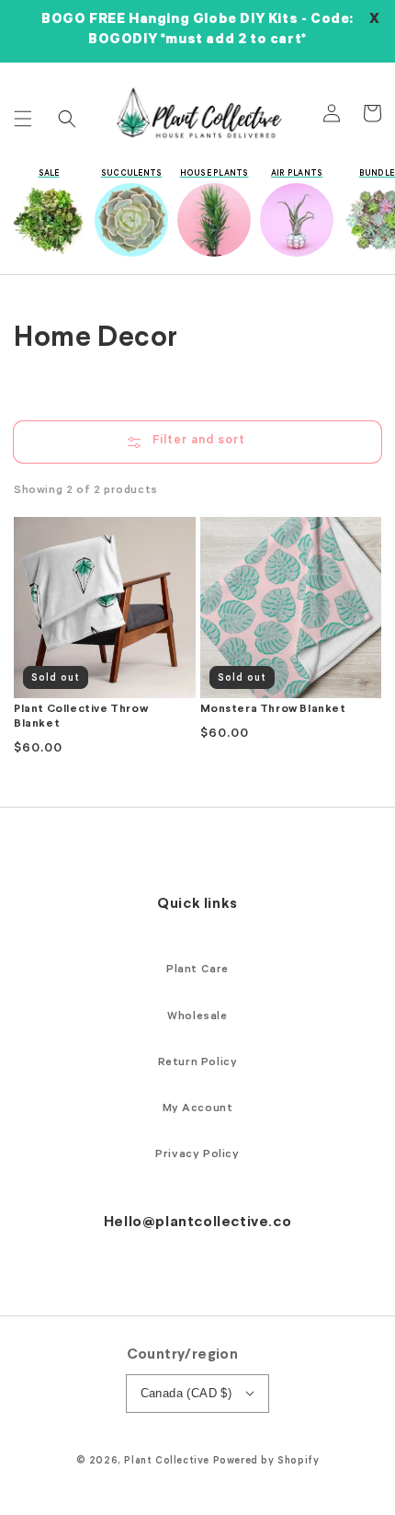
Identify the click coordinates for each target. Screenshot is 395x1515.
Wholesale (197, 1017)
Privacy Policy (197, 1155)
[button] (23, 118)
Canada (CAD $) (186, 1393)
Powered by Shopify (266, 1461)
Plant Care (197, 970)
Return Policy (198, 1063)
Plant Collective (166, 1461)
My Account (198, 1109)
